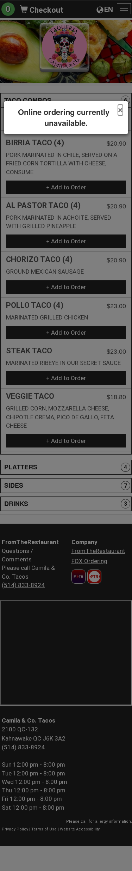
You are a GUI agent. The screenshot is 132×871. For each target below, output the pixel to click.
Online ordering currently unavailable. (63, 117)
